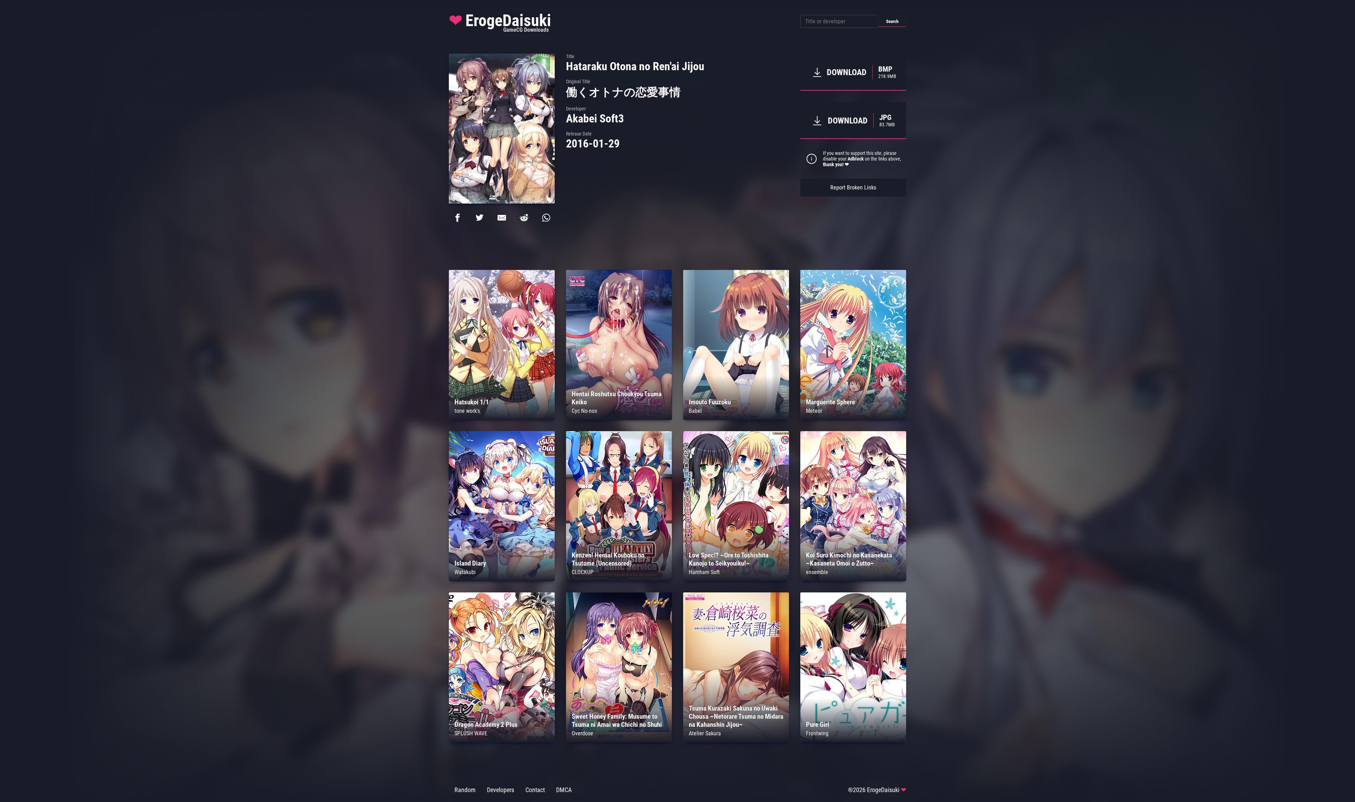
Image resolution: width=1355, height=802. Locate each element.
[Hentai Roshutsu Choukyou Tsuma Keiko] (619, 418)
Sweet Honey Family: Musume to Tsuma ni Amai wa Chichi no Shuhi (617, 720)
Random (465, 790)
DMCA (564, 790)
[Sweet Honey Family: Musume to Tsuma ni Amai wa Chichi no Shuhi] (619, 740)
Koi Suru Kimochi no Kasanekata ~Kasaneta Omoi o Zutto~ (849, 559)
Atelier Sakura (705, 733)
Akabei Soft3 (595, 118)
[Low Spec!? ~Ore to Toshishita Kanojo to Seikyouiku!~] (736, 579)
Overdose (582, 733)
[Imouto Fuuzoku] (736, 418)
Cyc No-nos (584, 411)
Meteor (814, 411)
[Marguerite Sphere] (853, 418)
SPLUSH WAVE (470, 733)
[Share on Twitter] (479, 218)
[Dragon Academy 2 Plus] (502, 740)
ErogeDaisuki (500, 22)
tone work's (467, 411)
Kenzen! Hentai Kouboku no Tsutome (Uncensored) (608, 559)
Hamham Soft (704, 572)
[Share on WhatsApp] (546, 218)
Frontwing (817, 733)
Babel (695, 411)
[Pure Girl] (853, 740)
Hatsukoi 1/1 (471, 402)
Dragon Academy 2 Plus (486, 724)
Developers (500, 790)
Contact (535, 790)
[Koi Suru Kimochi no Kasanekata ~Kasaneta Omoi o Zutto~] (853, 579)
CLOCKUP (583, 572)
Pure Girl (817, 724)
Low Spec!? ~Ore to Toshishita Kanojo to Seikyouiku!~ (729, 559)
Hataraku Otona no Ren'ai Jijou (635, 66)
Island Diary (470, 563)
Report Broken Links (853, 187)
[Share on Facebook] (457, 218)
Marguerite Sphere (830, 402)
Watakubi (465, 572)
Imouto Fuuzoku (710, 402)
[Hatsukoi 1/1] (502, 418)
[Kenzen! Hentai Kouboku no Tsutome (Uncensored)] (619, 579)
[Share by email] (501, 218)
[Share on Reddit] (524, 218)
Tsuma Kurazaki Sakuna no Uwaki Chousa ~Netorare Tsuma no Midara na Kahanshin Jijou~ (736, 716)
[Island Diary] (502, 579)
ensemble (817, 572)
